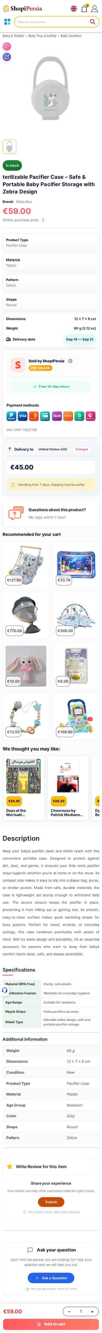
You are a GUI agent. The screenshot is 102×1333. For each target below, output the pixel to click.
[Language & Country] (73, 8)
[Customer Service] (4, 990)
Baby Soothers (71, 36)
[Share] (7, 57)
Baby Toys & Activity (42, 36)
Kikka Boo (24, 201)
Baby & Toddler (13, 36)
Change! (81, 449)
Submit (51, 1202)
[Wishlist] (7, 46)
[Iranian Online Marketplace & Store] (25, 8)
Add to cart (54, 1323)
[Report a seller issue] (70, 361)
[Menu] (7, 21)
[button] (94, 8)
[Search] (93, 22)
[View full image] (51, 88)
